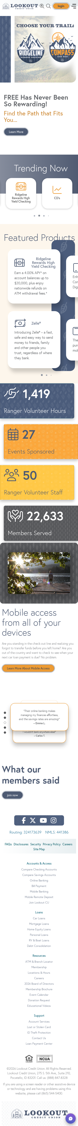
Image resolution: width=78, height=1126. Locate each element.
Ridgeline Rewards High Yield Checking (21, 197)
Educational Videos (39, 1006)
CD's (57, 198)
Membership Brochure (39, 989)
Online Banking (39, 880)
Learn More (16, 132)
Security (35, 844)
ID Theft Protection (39, 1032)
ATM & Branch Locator (39, 961)
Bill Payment (39, 886)
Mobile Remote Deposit (39, 897)
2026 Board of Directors (39, 983)
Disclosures (21, 844)
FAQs (8, 844)
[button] (34, 216)
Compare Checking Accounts (39, 869)
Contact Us (39, 1038)
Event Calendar (39, 994)
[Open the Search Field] (48, 6)
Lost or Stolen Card (39, 1027)
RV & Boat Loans (39, 940)
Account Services (39, 1021)
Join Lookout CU (39, 902)
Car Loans (39, 918)
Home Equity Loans (39, 929)
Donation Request (39, 1000)
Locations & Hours (39, 972)
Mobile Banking (39, 891)
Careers (67, 844)
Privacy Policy (52, 844)
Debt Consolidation (39, 946)
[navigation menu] (73, 6)
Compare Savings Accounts (39, 875)
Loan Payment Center (39, 1043)
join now (12, 795)
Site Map (39, 849)
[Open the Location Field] (42, 6)
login (61, 6)
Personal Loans (39, 935)
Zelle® (36, 323)
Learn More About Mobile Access (28, 668)
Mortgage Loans (39, 924)
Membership (39, 967)
